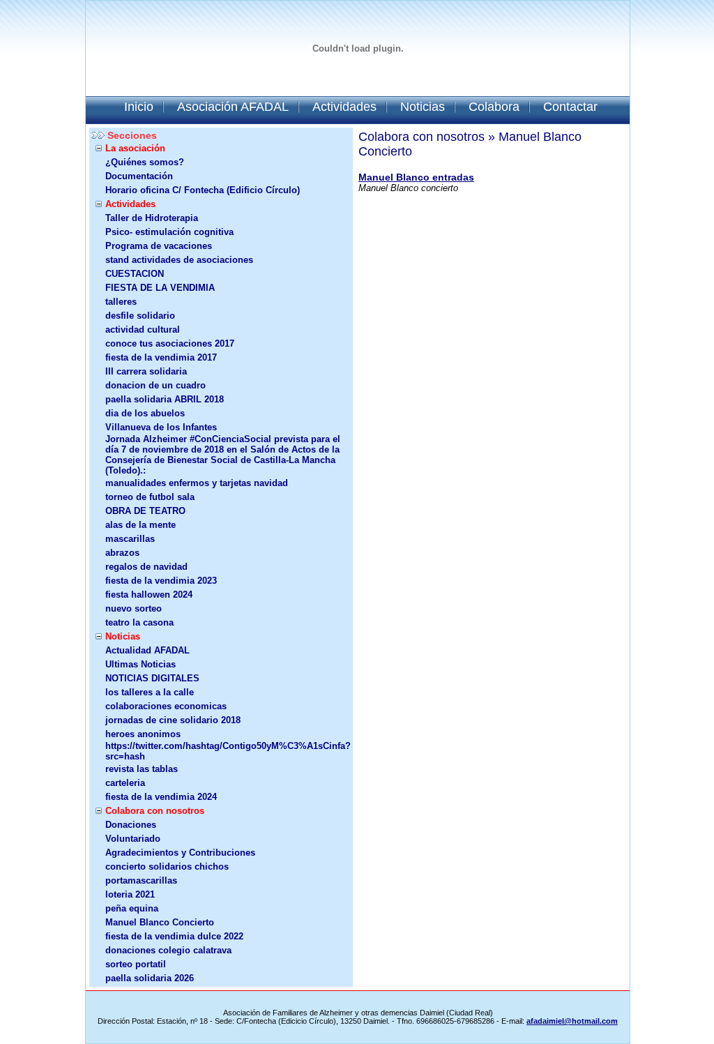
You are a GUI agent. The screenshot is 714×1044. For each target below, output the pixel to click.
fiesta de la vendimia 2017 (161, 357)
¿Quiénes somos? (144, 162)
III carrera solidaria (146, 371)
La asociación (135, 148)
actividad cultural (142, 329)
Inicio (138, 107)
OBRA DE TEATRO (145, 511)
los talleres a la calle (149, 692)
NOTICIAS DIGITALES (152, 678)
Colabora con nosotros (154, 810)
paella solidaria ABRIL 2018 (164, 399)
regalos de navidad (146, 566)
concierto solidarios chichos (167, 866)
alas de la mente (140, 525)
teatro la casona (139, 622)
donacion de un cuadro (155, 385)
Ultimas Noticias (140, 664)
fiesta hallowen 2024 (148, 594)
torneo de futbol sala (150, 497)
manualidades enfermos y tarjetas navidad (196, 483)
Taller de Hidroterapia (151, 218)
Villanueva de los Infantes (161, 427)
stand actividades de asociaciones (179, 260)
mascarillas (130, 539)
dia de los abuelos (145, 413)
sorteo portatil (135, 964)
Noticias (422, 107)
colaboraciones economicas (166, 706)
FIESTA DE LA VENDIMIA (160, 287)
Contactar (570, 107)
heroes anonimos (143, 734)
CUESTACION (134, 273)
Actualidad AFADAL (147, 650)
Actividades (344, 107)
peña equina (131, 908)
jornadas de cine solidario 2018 (173, 720)
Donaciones (130, 824)
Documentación (139, 176)
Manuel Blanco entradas (416, 177)
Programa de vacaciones (158, 246)
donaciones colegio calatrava (168, 950)
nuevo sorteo (133, 608)
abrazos (122, 552)
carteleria (125, 783)
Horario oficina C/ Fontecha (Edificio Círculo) (202, 190)
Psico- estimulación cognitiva (169, 232)
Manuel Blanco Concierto (159, 922)
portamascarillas (141, 880)
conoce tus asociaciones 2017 (169, 343)
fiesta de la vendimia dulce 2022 (174, 936)
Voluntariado (132, 838)
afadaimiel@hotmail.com (572, 1021)
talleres (121, 301)
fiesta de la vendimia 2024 (161, 797)
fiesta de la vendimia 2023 (161, 580)
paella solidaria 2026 (149, 978)
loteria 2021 (130, 894)
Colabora (494, 107)
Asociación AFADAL (233, 107)
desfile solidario (140, 315)
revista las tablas (141, 769)
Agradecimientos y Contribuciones (180, 852)
